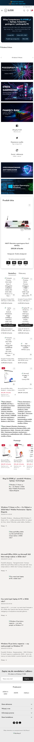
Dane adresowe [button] (7, 704)
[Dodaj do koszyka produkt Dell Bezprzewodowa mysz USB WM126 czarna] (30, 354)
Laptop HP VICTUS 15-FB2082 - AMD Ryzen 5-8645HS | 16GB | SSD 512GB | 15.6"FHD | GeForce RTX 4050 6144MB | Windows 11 (25, 329)
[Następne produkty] (29, 451)
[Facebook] (14, 723)
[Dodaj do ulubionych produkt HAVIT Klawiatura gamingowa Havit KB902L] (29, 205)
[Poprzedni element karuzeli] (2, 692)
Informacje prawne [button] (8, 713)
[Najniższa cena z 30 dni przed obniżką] (15, 394)
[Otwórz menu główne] (2, 10)
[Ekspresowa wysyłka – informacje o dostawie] (17, 141)
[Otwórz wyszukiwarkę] (24, 10)
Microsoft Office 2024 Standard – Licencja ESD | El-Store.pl (8, 389)
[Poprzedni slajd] (1, 57)
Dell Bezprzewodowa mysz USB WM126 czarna (25, 359)
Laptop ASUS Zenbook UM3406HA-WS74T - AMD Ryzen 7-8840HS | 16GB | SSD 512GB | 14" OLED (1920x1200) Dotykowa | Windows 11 (8, 329)
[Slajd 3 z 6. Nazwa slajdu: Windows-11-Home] (17, 51)
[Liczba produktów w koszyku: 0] (31, 10)
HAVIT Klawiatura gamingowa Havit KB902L (17, 244)
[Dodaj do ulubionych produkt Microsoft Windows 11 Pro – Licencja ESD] (31, 368)
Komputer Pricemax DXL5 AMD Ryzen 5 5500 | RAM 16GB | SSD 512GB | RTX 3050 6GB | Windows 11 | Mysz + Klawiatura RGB (7, 300)
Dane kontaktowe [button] (7, 717)
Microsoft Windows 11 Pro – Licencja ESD (25, 389)
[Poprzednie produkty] (4, 451)
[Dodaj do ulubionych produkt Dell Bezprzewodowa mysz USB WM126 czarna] (31, 338)
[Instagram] (17, 723)
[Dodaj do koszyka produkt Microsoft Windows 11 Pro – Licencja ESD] (30, 384)
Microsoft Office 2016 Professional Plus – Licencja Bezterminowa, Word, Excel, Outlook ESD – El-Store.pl (5, 461)
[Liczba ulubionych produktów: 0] (28, 10)
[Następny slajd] (33, 57)
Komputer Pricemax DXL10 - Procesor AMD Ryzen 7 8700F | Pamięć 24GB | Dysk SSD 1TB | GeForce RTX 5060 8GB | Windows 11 (25, 300)
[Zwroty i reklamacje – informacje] (17, 154)
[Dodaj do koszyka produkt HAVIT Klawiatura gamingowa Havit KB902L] (29, 238)
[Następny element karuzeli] (32, 692)
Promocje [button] (17, 440)
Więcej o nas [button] (6, 709)
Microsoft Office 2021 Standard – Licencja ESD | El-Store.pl (18, 461)
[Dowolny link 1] (20, 723)
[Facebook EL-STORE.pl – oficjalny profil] (17, 129)
